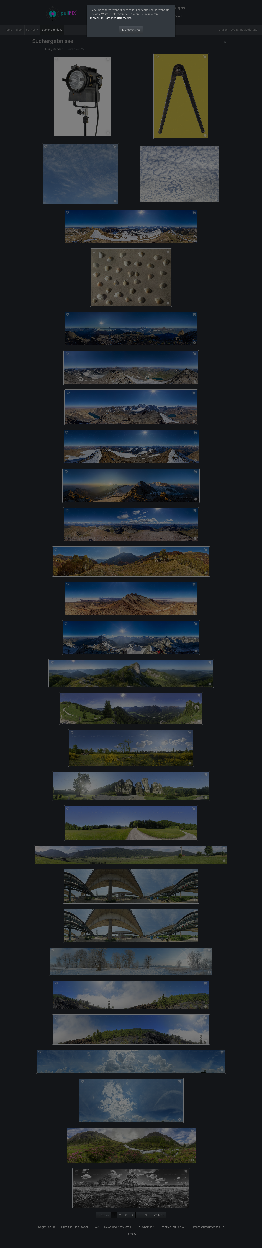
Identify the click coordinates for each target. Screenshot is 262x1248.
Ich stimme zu (131, 30)
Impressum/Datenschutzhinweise (110, 18)
